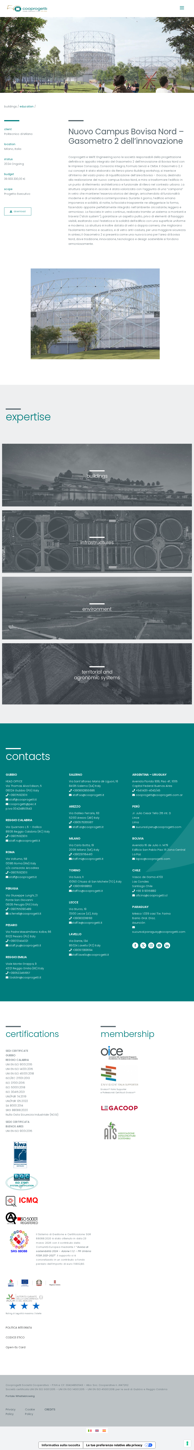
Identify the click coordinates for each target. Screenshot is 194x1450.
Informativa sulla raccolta (61, 1445)
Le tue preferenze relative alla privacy (114, 1445)
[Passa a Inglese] (97, 1430)
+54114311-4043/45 (148, 790)
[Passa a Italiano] (89, 1430)
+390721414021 (18, 941)
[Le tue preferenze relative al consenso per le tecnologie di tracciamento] (187, 1443)
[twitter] (143, 945)
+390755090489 (20, 909)
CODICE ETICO (15, 1337)
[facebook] (135, 945)
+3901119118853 (82, 886)
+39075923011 (18, 795)
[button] (33, 314)
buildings (10, 106)
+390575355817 (83, 822)
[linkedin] (167, 945)
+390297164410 (83, 854)
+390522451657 (19, 973)
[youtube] (159, 945)
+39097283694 (83, 950)
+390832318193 (82, 918)
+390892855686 (84, 790)
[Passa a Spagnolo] (104, 1430)
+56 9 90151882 (146, 891)
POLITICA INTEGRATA (19, 1327)
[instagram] (151, 945)
